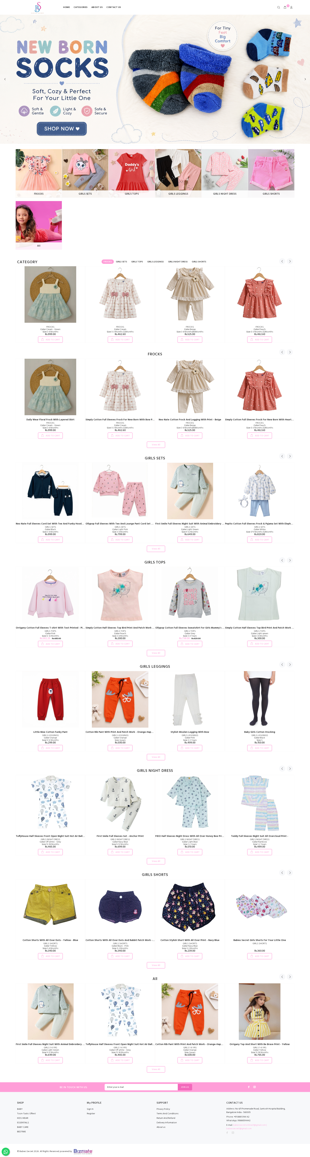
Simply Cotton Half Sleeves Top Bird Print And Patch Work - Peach (123, 628)
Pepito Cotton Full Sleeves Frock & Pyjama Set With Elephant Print (263, 524)
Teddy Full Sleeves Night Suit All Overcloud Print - (259, 836)
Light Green (190, 529)
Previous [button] (282, 261)
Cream (120, 329)
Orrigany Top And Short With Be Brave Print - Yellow (260, 1044)
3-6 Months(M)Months (190, 332)
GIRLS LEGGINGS (50, 735)
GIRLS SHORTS (50, 943)
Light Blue (190, 842)
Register (91, 1114)
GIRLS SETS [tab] (121, 262)
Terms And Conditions (167, 1114)
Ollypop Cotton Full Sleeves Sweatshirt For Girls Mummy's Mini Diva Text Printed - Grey (205, 628)
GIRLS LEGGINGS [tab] (155, 262)
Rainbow (259, 842)
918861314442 (238, 1120)
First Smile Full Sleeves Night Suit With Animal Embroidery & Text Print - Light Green (203, 524)
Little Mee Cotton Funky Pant (50, 732)
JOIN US (185, 1087)
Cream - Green (50, 329)
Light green (259, 633)
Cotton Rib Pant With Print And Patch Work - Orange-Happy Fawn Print (126, 732)
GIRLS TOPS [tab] (137, 262)
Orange (50, 738)
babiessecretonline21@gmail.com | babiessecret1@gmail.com (246, 1127)
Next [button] (290, 261)
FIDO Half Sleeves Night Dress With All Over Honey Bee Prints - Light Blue (197, 836)
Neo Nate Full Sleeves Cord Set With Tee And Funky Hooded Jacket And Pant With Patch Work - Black (74, 524)
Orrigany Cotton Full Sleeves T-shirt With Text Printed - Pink (50, 628)
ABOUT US (97, 7)
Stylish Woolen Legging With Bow (190, 732)
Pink (50, 633)
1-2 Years (189, 844)
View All (156, 445)
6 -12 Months (50, 636)
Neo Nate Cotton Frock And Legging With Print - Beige (190, 420)
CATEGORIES (81, 7)
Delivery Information (167, 1123)
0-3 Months (120, 948)
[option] (50, 304)
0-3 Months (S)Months (120, 332)
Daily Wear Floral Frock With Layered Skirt (50, 420)
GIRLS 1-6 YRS (50, 1048)
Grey (190, 633)
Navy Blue (120, 842)
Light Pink (120, 529)
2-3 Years (190, 740)
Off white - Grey (50, 842)
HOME (66, 7)
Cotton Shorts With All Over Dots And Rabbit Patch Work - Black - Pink (126, 940)
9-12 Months (190, 532)
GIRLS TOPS (50, 631)
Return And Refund (166, 1118)
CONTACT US (113, 7)
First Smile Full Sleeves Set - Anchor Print (120, 836)
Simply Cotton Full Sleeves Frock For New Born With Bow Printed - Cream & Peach (132, 420)
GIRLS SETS (50, 527)
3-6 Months (50, 332)
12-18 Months (50, 844)
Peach (260, 329)
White (260, 529)
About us (161, 1127)
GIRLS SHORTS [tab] (199, 262)
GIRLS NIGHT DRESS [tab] (178, 262)
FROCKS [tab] (108, 262)
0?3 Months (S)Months (259, 532)
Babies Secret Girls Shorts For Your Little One (259, 940)
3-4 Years (190, 636)
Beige (190, 329)
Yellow (50, 946)
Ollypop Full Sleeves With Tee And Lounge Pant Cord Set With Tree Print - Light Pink (134, 524)
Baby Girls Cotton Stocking (259, 732)
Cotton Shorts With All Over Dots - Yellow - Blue (50, 940)
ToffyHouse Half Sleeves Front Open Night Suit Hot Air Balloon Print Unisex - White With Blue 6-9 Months (76, 836)
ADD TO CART (52, 340)
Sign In (90, 1109)
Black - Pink (120, 946)
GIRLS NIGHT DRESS (50, 839)
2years (120, 740)
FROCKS (50, 327)
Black (50, 529)
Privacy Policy (163, 1109)
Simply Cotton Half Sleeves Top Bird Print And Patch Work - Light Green (266, 628)
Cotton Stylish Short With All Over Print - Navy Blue (189, 940)
